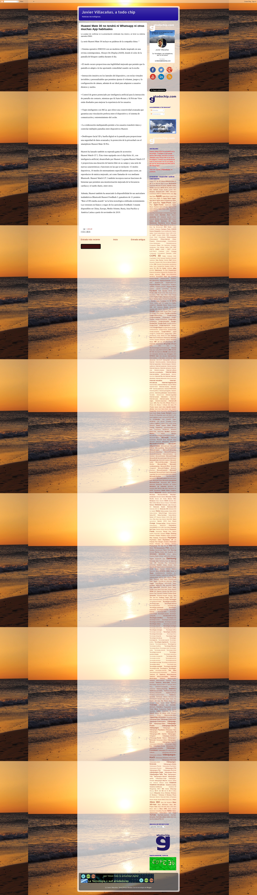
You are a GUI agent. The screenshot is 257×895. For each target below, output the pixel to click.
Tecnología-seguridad (170, 666)
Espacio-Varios (171, 286)
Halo (151, 337)
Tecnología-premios (155, 660)
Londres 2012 (164, 423)
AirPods (155, 189)
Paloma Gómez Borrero (162, 529)
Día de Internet (167, 262)
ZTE (159, 819)
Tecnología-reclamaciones (169, 662)
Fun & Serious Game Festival (158, 299)
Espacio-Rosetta (155, 284)
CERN (163, 235)
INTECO (152, 356)
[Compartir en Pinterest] (89, 232)
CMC (171, 247)
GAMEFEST (153, 305)
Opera (174, 519)
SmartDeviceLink (160, 573)
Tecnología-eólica (171, 630)
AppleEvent (173, 211)
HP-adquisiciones (168, 341)
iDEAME (174, 349)
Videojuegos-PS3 (170, 768)
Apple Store (153, 198)
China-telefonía (172, 241)
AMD (167, 191)
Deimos (166, 260)
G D (168, 301)
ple (175, 539)
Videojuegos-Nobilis (170, 764)
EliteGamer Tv (160, 270)
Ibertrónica (165, 349)
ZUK (162, 819)
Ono (154, 519)
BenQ (157, 221)
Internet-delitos (154, 374)
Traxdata (173, 707)
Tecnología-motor (171, 650)
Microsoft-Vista (157, 480)
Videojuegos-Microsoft (169, 760)
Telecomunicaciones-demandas (158, 672)
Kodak (163, 413)
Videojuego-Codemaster (168, 719)
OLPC (174, 517)
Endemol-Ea (164, 272)
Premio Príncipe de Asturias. (160, 543)
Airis (151, 189)
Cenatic (159, 235)
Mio (163, 488)
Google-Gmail (154, 325)
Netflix (154, 502)
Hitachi (168, 339)
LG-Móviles (156, 419)
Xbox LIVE (170, 806)
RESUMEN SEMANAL (157, 554)
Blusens (174, 225)
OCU (168, 517)
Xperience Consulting (156, 810)
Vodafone (172, 783)
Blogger (149, 887)
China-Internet (165, 239)
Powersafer (173, 542)
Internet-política (154, 390)
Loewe (174, 421)
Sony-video (164, 589)
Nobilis (153, 511)
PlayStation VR (168, 539)
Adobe (152, 187)
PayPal (151, 533)
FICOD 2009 (161, 293)
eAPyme (169, 268)
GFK (156, 309)
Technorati (156, 599)
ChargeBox (173, 235)
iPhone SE (166, 405)
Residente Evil (172, 552)
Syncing (170, 595)
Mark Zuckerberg (155, 429)
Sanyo (165, 565)
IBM (170, 350)
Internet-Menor (162, 384)
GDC (151, 307)
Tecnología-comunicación (169, 619)
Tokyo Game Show (162, 703)
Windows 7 (155, 795)
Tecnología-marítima (155, 646)
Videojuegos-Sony (170, 772)
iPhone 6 (173, 403)
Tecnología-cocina (155, 619)
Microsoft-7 (165, 441)
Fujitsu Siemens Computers (167, 297)
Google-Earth (162, 323)
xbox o (156, 808)
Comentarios (156, 114)
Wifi (160, 791)
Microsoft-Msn (162, 464)
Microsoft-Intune (171, 458)
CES (167, 235)
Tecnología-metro (164, 648)
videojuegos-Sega (156, 772)
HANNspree (160, 337)
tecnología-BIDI (162, 611)
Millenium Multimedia (156, 484)
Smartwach (153, 575)
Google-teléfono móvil (169, 331)
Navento (171, 500)
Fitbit (158, 295)
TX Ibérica (173, 711)
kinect (169, 411)
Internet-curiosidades (156, 372)
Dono (155, 266)
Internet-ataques (166, 364)
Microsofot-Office (154, 437)
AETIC (167, 187)
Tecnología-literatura (161, 644)
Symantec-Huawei (162, 595)
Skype (151, 573)
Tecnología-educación (156, 628)
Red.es (157, 552)
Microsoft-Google (171, 456)
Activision (172, 183)
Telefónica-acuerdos (156, 691)
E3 (155, 268)
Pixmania (173, 535)
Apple (159, 196)
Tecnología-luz (172, 644)
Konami (169, 413)
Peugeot (163, 533)
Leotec (160, 417)
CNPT (169, 249)
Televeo (165, 696)
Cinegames (153, 245)
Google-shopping (154, 331)
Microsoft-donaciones (156, 452)
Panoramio (159, 531)
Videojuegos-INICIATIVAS (169, 752)
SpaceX (174, 589)
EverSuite (173, 288)
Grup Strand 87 (162, 335)
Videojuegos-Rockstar (169, 770)
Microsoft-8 (173, 441)
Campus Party (165, 229)
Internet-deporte (165, 374)
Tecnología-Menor (155, 648)
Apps (174, 213)
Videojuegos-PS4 (155, 770)
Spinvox (159, 591)
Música (170, 498)
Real (169, 550)
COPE (174, 253)
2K (157, 181)
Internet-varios (164, 399)
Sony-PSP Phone (166, 587)
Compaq (173, 251)
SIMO (168, 571)
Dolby (151, 266)
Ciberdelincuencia (171, 243)
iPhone (168, 403)
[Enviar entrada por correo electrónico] (83, 229)
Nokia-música (153, 513)
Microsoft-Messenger (162, 462)
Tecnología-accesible (155, 601)
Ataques (174, 215)
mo (175, 488)
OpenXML (169, 519)
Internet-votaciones (161, 401)
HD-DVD (173, 337)
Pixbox (168, 535)
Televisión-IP (153, 698)
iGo (156, 351)
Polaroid (152, 542)
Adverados (157, 187)
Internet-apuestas (155, 364)
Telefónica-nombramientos (157, 694)
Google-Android (171, 315)
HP (155, 342)
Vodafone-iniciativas (157, 785)
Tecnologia (166, 599)
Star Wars (170, 591)
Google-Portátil (172, 329)
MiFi (169, 482)
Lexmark (164, 417)
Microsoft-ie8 (153, 458)
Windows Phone (171, 795)
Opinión (159, 521)
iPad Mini (163, 403)
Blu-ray (169, 225)
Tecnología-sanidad (156, 666)
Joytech (174, 409)
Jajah (160, 407)
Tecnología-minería (160, 650)
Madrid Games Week (163, 425)
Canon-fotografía (155, 231)
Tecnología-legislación (162, 642)
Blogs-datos (163, 225)
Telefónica (172, 689)
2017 (154, 181)
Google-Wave (168, 333)
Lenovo (155, 417)
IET (151, 352)
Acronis (166, 183)
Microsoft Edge (171, 439)
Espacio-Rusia (166, 284)
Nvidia (163, 517)
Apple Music (166, 196)
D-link (158, 258)
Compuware (153, 253)
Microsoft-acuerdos (157, 444)
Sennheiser (169, 567)
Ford (170, 295)
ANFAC (168, 193)
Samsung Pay (162, 563)
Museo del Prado (160, 498)
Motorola (158, 492)
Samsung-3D (172, 563)
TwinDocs (152, 711)
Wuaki (159, 799)
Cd (150, 235)
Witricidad (152, 797)
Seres (174, 567)
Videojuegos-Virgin (161, 778)
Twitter (158, 711)
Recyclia (152, 552)
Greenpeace (153, 335)
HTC (151, 346)
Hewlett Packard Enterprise (157, 339)
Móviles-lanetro (172, 492)
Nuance (159, 517)
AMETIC (159, 193)
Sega (158, 567)
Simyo (172, 571)
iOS (155, 403)
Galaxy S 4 (168, 303)
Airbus (174, 187)
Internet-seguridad (171, 395)
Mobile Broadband (155, 490)
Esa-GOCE (159, 276)
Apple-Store (173, 209)
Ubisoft (152, 713)
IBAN (160, 349)
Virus (174, 780)
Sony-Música (159, 583)
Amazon (152, 191)
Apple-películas (163, 206)
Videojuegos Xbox (171, 730)
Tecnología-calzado (163, 613)
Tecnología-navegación (156, 656)
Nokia (158, 511)
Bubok (169, 227)
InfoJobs (161, 354)
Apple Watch (167, 198)
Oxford (169, 527)
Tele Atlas (172, 670)
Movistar (152, 494)
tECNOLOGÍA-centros (169, 615)
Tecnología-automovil (156, 607)
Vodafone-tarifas (171, 785)
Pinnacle (152, 535)
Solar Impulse (168, 577)
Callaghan (158, 229)
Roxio (157, 556)
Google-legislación (164, 325)
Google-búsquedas (155, 317)
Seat (175, 565)
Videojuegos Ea (169, 728)
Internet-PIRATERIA (170, 388)
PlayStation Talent (155, 539)
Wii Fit (166, 791)
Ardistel (152, 215)
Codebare (161, 251)
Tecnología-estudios (169, 632)
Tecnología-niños (171, 656)
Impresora (160, 351)
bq (154, 227)
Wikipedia (157, 793)
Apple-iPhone (166, 203)
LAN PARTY (169, 415)
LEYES (169, 417)
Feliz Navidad (162, 291)
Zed (172, 817)
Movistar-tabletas (161, 496)
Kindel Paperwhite (162, 411)
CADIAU (152, 229)
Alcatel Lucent (168, 189)
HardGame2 (167, 337)
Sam (164, 558)
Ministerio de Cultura (169, 484)
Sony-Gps (169, 581)
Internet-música (164, 386)
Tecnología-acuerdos (169, 601)
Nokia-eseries (165, 511)
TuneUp (174, 709)
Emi (166, 270)
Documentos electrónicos (169, 264)
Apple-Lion (168, 204)
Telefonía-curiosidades (161, 686)
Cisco (158, 245)
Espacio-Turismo (161, 286)
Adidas (174, 185)
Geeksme (160, 307)
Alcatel (161, 189)
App (175, 193)
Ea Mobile (163, 268)
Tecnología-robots (155, 664)
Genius (166, 307)
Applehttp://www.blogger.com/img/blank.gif (161, 213)
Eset (165, 276)
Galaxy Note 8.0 (159, 303)
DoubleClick (160, 266)
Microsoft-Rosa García (163, 472)
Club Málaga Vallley (163, 247)
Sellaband (163, 567)
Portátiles (166, 541)
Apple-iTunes (158, 205)
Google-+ (162, 313)
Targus (167, 597)
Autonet (169, 217)
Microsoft (164, 437)
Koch (151, 413)
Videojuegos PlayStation (157, 730)
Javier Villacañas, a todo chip (108, 12)
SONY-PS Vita (160, 585)
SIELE (157, 571)
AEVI (170, 187)
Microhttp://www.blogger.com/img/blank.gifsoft (162, 435)
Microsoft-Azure (165, 446)
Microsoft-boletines (170, 448)
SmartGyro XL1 (171, 573)
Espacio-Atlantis (154, 278)
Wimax (163, 793)
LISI (158, 421)
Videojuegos (154, 728)
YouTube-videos (161, 817)
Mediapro (173, 431)
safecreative (167, 556)
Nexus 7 (167, 502)
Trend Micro (154, 709)
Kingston (173, 411)
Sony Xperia (153, 581)
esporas (152, 288)
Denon (174, 260)
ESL (169, 276)
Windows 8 (162, 795)
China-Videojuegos (155, 243)
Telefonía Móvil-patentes (157, 680)
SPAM (151, 591)
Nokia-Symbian (162, 515)
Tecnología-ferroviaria (156, 634)
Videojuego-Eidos (159, 723)
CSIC (174, 256)
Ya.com (164, 811)
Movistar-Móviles (163, 494)
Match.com (153, 431)
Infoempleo (155, 354)
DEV (161, 262)
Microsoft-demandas (169, 450)
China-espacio (154, 239)
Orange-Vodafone (171, 523)
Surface (165, 593)
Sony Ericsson (154, 579)
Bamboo (157, 219)
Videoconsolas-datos (170, 715)
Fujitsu (156, 297)
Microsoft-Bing (159, 448)
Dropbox (167, 266)
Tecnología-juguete (164, 640)
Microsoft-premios (162, 470)
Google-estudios (171, 323)
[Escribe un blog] (84, 232)
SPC (155, 591)
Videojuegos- (154, 732)
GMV (170, 309)
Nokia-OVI (153, 515)
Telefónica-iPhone (171, 693)
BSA (165, 227)
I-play (157, 349)
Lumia (170, 423)
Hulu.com (152, 349)
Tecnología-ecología (169, 626)
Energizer (170, 272)
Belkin (151, 221)
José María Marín (163, 409)
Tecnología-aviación (162, 609)
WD (163, 789)
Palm (154, 529)
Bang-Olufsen (164, 219)
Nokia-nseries (172, 513)
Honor (151, 342)
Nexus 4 (163, 502)
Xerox (169, 808)
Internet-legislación (169, 383)
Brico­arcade (159, 227)
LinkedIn (168, 419)
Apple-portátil (172, 207)
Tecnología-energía (156, 630)
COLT (167, 251)
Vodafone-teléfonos (156, 787)
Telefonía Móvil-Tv (162, 684)
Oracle (174, 521)
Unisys (159, 715)
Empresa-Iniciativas (155, 272)
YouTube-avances (163, 815)
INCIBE (165, 352)
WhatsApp (173, 789)
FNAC (166, 295)
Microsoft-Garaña (160, 456)
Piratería (163, 535)
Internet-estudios (156, 380)
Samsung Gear (154, 561)
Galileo (174, 303)
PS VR (166, 546)
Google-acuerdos (170, 313)
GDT (155, 307)
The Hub (157, 701)
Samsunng (153, 565)
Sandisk (159, 565)
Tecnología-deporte (155, 626)
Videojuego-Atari (155, 719)
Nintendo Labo (166, 505)
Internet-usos (154, 399)
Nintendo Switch (159, 507)
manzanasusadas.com (170, 427)
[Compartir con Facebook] (88, 232)
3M (150, 183)
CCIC (174, 233)
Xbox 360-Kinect (163, 804)
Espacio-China (165, 278)
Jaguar (156, 407)
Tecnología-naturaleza (170, 654)
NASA (166, 501)
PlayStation (172, 538)
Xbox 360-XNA (162, 806)
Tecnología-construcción (157, 622)
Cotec (164, 256)
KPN (155, 415)
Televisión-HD (172, 696)
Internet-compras (159, 370)
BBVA (170, 219)
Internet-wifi (172, 401)
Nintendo (158, 505)
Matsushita (160, 431)
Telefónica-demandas (170, 691)
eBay (174, 268)
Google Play (155, 313)
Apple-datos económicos (164, 200)
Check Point (153, 237)
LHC (163, 419)
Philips (168, 533)
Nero (151, 503)
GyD (169, 335)
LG (173, 417)
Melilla (163, 433)
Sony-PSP (156, 587)
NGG (171, 502)
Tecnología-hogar (171, 636)
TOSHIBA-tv (159, 707)
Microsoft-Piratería (163, 468)
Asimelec (163, 215)
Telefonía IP (154, 674)
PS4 (167, 548)
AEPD (162, 187)
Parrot (165, 531)
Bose (151, 227)
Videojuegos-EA (171, 746)
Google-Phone (163, 329)
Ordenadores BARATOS (158, 525)
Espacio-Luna (159, 282)
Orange (152, 523)
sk (175, 571)
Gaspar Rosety (172, 305)
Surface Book (172, 593)
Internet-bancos (155, 368)
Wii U (170, 791)
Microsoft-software (171, 474)
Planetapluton (163, 537)
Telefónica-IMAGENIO (156, 692)
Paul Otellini (172, 531)
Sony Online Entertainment (168, 579)
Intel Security (163, 356)
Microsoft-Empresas (170, 452)
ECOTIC (152, 270)
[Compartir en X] (86, 232)
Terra (163, 698)
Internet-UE (173, 397)
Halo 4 (155, 337)
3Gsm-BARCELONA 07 (168, 181)
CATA (171, 233)
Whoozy (152, 791)
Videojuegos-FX (163, 750)
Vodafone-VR (172, 786)
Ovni (165, 527)
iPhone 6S (153, 405)
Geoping (152, 309)
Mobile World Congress (168, 490)
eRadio (152, 274)
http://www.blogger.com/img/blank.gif (159, 347)
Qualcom (172, 548)
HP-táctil (173, 344)
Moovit (151, 492)
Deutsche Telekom (155, 262)
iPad (158, 403)
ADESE (169, 185)
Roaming (152, 556)
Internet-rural (160, 395)
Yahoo (169, 811)
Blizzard (173, 223)
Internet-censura (165, 368)
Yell (170, 813)
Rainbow (152, 550)
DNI (155, 264)
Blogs (157, 225)
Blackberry (161, 223)
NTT (155, 517)
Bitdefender (153, 223)
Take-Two (155, 597)
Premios (174, 543)
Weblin (167, 788)
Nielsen (152, 505)
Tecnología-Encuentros (170, 628)
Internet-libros (154, 384)
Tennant (159, 698)
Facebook (153, 291)
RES (166, 552)
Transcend (167, 707)
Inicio (115, 239)
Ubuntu (157, 713)
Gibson (160, 309)
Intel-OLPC (159, 360)
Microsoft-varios (162, 478)
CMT (174, 247)
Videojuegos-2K (171, 732)
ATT (158, 217)
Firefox (170, 293)
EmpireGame (172, 270)
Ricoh (169, 554)
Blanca (168, 223)
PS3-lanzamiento (159, 548)
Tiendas (152, 703)
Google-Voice (160, 333)
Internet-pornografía (165, 390)
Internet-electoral (171, 378)
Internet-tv (164, 397)
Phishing (173, 533)
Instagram (170, 354)
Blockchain (153, 225)
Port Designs (159, 542)
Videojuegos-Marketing (162, 757)
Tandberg (161, 597)
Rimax (174, 554)
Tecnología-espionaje (155, 632)
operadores (153, 521)
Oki (171, 517)
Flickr (162, 295)
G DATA (173, 301)
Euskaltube (166, 288)
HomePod (173, 339)
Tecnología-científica (156, 617)
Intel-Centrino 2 (154, 358)
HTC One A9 (167, 345)
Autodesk (163, 217)
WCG (158, 789)
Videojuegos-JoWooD (156, 755)
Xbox (174, 799)
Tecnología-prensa (171, 660)
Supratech (160, 593)
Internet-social (154, 397)
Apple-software (154, 209)
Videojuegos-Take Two (158, 774)
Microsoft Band (161, 439)
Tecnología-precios (171, 658)
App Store (152, 196)
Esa (163, 274)
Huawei (173, 348)
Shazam (162, 569)
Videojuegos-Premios (155, 768)
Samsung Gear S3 (164, 561)
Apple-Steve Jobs (163, 209)
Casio (167, 233)
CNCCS (152, 249)
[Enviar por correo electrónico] (82, 232)
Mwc (174, 498)
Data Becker (159, 260)
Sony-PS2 (169, 585)
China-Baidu (162, 237)
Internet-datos (171, 372)
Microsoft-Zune (154, 482)
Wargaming (153, 789)
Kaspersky (153, 411)
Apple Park (173, 196)
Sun (155, 593)
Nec (175, 500)
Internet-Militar (172, 384)
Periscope (157, 533)
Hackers (173, 335)
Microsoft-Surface (155, 476)
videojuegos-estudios (156, 748)
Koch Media (157, 413)
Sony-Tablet (157, 589)
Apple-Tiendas (154, 211)
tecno (160, 599)
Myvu (157, 500)
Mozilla (152, 498)
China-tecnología (161, 241)
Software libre (172, 575)
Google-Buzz (166, 317)
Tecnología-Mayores (170, 646)
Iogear (151, 403)
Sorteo (169, 589)
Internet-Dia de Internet (162, 376)
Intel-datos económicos (165, 358)
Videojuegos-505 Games (158, 734)
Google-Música (167, 327)
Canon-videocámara (159, 233)
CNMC (157, 249)
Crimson (169, 256)
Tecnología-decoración (170, 624)
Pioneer (158, 535)
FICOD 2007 (172, 291)
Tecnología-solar (154, 668)
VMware (161, 782)
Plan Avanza (154, 537)
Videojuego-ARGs (171, 717)
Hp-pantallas (159, 343)
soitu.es (161, 577)
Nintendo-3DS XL (154, 509)
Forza (174, 295)
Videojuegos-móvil (155, 762)
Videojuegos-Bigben (161, 740)
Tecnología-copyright (170, 621)
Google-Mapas (158, 327)
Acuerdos (164, 185)
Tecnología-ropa (171, 664)
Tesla (167, 698)
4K (155, 183)
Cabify (174, 227)
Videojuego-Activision (158, 717)
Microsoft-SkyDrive (161, 474)
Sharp (156, 569)
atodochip (153, 217)
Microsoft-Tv (153, 478)
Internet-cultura (171, 370)
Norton (151, 517)
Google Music (168, 311)
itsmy (172, 405)
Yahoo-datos (163, 813)
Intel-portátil (166, 360)
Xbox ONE (163, 808)
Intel (157, 356)
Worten (151, 799)
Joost (156, 409)
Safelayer (173, 556)
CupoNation (153, 258)
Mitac (166, 488)
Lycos (174, 423)
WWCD (164, 799)
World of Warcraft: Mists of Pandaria (166, 797)
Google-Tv (152, 333)
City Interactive (165, 245)
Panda (152, 531)
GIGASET (165, 309)
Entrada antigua (138, 239)
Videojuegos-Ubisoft (160, 776)
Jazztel (168, 407)
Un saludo (163, 713)
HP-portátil (167, 344)
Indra (169, 351)
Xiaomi (174, 808)
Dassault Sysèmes (166, 258)
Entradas (155, 110)
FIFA (167, 293)
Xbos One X (169, 799)
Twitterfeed (165, 711)
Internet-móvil (154, 386)
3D (160, 181)
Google (152, 311)
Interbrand (173, 360)
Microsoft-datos (154, 450)
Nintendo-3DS (171, 507)
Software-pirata (154, 577)
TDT (171, 597)
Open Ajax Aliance (161, 519)
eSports (158, 288)
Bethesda (164, 221)
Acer (162, 183)
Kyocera (159, 415)
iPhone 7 (159, 405)
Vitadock (155, 782)
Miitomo (174, 482)
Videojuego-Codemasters (158, 721)
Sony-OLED (168, 583)
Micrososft (163, 482)
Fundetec (163, 301)
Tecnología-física (171, 634)
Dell (170, 260)
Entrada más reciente (90, 239)
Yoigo (174, 813)
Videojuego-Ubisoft (169, 726)
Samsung (171, 558)
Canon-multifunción (166, 231)
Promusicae (153, 546)
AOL (172, 193)
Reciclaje (173, 550)
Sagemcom (158, 558)
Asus (168, 215)
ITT (175, 405)
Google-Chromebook (161, 319)
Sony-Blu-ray (162, 581)
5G (157, 183)
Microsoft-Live (154, 460)
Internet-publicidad (161, 393)
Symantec (153, 595)
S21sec (161, 556)
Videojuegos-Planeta (155, 766)
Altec (174, 189)
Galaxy (151, 303)
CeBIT (154, 235)
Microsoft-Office (165, 466)
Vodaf (166, 782)
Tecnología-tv (164, 668)
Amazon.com (160, 191)
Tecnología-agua (154, 603)
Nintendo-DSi (164, 509)
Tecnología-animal (155, 605)
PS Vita (160, 546)
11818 (151, 181)
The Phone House (166, 701)
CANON (173, 229)
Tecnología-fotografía (155, 636)
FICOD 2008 (153, 293)
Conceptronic (161, 253)
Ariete (156, 215)
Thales (171, 698)
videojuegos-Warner (161, 780)
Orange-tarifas (160, 523)
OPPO (165, 521)
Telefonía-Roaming (161, 689)
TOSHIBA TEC (163, 705)
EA (158, 268)
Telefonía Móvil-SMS (163, 682)
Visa (151, 782)
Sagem (152, 558)
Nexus (158, 503)
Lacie (164, 415)
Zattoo (168, 817)
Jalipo (164, 407)
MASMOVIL (166, 429)
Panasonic (173, 529)
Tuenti (169, 709)
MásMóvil (173, 429)
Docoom (159, 264)
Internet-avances (161, 366)
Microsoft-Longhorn (164, 460)
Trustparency (162, 709)
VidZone (170, 780)
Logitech (152, 423)
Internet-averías (171, 366)
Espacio (173, 276)
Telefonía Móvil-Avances (168, 674)
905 (159, 183)
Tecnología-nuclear (155, 658)
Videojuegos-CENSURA (156, 744)
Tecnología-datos (155, 624)
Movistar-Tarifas (171, 496)
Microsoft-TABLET (171, 476)
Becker (174, 219)
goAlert (174, 309)
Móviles (164, 492)
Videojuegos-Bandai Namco (158, 738)
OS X (159, 527)
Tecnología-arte (172, 605)
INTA (175, 354)
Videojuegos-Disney (159, 746)
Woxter (156, 799)
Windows (167, 793)
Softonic (158, 575)
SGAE (151, 569)
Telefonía (173, 672)
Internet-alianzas (171, 362)
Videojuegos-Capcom (169, 742)
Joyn (170, 409)
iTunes (152, 407)
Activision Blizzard (155, 185)
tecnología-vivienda (161, 670)
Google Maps (159, 311)
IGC (153, 352)
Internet (152, 362)
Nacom (162, 500)
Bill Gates (172, 221)
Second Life (153, 567)
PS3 (170, 546)
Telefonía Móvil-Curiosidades (159, 676)
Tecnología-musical (155, 652)
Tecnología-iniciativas (156, 638)
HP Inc (160, 341)
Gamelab (159, 305)
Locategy (168, 421)
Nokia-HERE (172, 511)
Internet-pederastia (158, 388)
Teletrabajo (159, 696)
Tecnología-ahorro (170, 603)
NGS (174, 503)
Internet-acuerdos (161, 362)
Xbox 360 (155, 802)
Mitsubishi (171, 488)
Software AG (164, 575)
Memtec (173, 433)
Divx (152, 264)
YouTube (153, 815)
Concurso (168, 253)
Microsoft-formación (155, 454)
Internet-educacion (161, 378)
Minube (160, 488)
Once (151, 519)
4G (153, 183)
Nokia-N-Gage (163, 513)
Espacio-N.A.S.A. (171, 282)
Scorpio (170, 565)
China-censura (171, 237)
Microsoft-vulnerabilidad (169, 480)
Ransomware (159, 550)
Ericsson (157, 274)
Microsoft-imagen (162, 458)
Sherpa (168, 569)
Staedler (164, 591)
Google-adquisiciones (156, 315)
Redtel (162, 552)
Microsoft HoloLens (155, 441)
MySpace (153, 501)
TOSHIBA (153, 705)
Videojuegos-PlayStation (169, 766)
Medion (152, 433)
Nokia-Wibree (172, 515)
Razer (165, 550)
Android (164, 193)
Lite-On (163, 421)
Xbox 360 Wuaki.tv (166, 802)
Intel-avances (172, 356)
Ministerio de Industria (158, 486)
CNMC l (163, 249)
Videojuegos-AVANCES (169, 736)
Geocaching (173, 307)
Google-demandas (164, 321)
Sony (174, 577)
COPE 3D (155, 255)
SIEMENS (163, 571)
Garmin (165, 305)
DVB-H (172, 266)
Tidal (174, 701)
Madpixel (152, 425)
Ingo (165, 354)
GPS (174, 333)
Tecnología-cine (171, 617)
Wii (163, 791)
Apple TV (160, 198)
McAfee (167, 431)
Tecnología (172, 599)
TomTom (173, 703)
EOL (175, 272)
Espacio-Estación (165, 280)
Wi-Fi (156, 791)
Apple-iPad (156, 202)
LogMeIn (157, 423)
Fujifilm (151, 297)
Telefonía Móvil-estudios (168, 678)
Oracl (169, 521)
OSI (162, 527)
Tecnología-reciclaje (155, 662)
